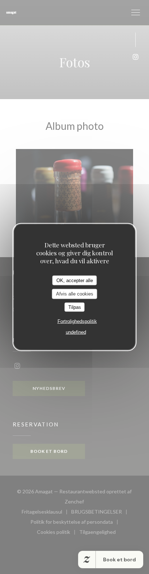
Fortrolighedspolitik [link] (77, 321)
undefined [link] (76, 332)
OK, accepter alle (74, 280)
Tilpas (74, 307)
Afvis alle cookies (74, 294)
